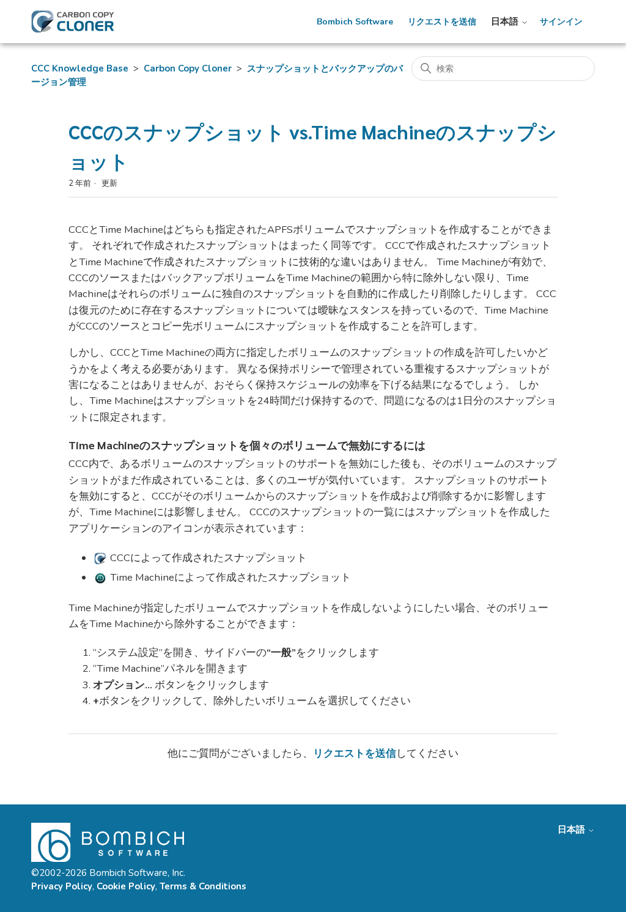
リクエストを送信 (442, 22)
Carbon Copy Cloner (188, 68)
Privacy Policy (61, 886)
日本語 (506, 21)
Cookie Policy (126, 886)
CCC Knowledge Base (79, 68)
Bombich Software (355, 22)
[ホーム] (72, 21)
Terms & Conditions (203, 886)
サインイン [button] (561, 22)
